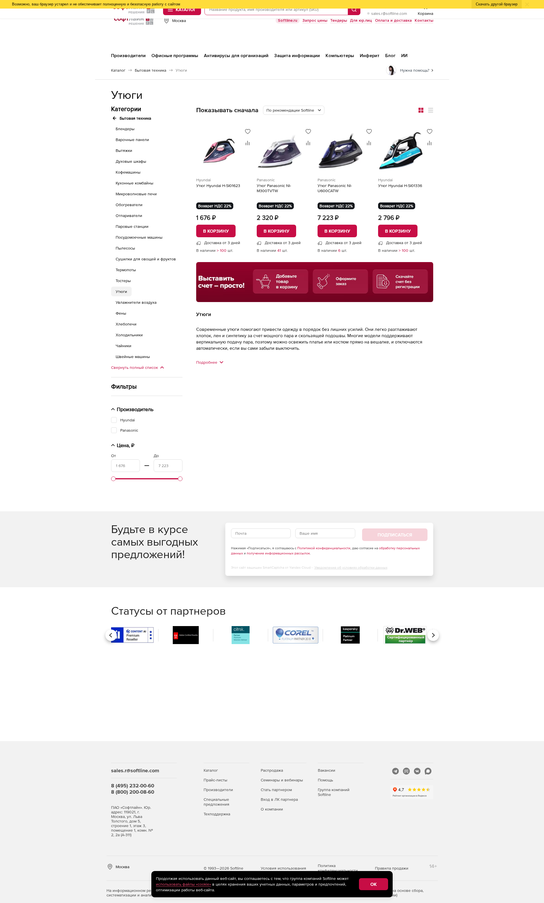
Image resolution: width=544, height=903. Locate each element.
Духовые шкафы (131, 161)
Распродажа (272, 770)
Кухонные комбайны (134, 183)
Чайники (123, 345)
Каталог (211, 770)
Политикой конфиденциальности (323, 548)
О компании (272, 809)
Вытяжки (124, 150)
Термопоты (126, 270)
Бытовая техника (135, 118)
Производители (218, 789)
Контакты (424, 20)
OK (373, 884)
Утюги (121, 291)
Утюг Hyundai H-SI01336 (400, 185)
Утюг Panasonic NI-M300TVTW (274, 188)
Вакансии (326, 770)
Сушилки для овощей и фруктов (146, 259)
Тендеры (338, 20)
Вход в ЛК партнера (279, 799)
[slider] (113, 478)
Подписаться (395, 534)
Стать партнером (276, 789)
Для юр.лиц (361, 20)
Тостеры (123, 280)
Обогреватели (129, 204)
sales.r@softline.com (389, 13)
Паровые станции (132, 226)
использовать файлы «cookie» (183, 884)
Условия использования (283, 868)
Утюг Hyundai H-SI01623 (218, 185)
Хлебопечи (126, 324)
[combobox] (293, 110)
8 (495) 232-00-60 (132, 786)
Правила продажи (391, 868)
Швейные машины (133, 356)
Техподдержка (217, 814)
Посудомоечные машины (139, 237)
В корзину (216, 231)
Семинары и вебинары (282, 780)
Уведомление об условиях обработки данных (351, 568)
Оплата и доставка (393, 20)
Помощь (325, 780)
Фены (121, 313)
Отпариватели (129, 215)
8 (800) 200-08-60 (132, 792)
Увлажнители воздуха (136, 302)
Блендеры (125, 128)
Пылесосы (125, 248)
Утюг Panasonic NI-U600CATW (335, 188)
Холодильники (129, 335)
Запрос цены (314, 20)
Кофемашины (128, 172)
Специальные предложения (216, 802)
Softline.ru (287, 20)
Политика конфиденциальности (338, 868)
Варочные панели (132, 139)
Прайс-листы (215, 780)
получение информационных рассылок (278, 553)
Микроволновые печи (136, 194)
